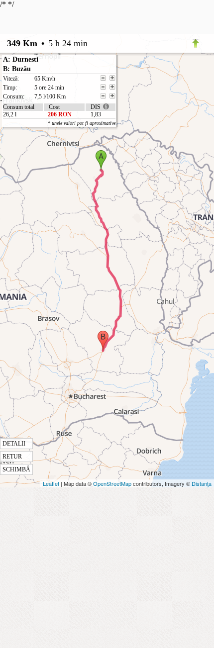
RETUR (12, 456)
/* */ (44, 236)
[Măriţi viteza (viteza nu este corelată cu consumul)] (112, 78)
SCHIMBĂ (16, 469)
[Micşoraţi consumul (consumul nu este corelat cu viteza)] (103, 96)
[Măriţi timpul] (112, 87)
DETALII (13, 443)
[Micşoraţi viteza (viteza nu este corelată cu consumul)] (103, 78)
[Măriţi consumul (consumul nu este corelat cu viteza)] (112, 96)
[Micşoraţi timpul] (103, 87)
